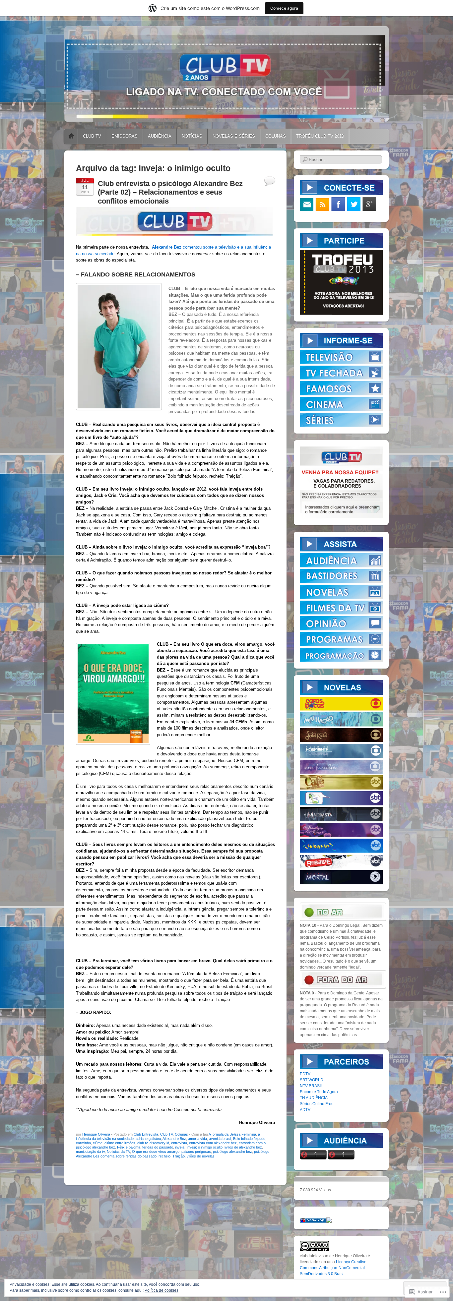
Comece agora (284, 8)
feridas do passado (157, 1147)
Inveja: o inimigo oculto (204, 1147)
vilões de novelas (201, 1156)
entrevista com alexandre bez (213, 1143)
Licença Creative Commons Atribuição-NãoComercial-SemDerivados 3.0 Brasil (333, 1268)
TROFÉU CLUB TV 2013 (320, 136)
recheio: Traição (172, 1156)
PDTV (305, 1074)
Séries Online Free (317, 1103)
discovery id (159, 1143)
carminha (83, 1143)
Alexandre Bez (174, 1139)
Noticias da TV (118, 1151)
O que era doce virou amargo (155, 1151)
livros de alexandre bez (243, 1147)
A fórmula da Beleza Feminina (232, 1134)
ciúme (97, 1143)
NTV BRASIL (311, 1086)
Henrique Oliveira (96, 1134)
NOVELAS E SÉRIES (234, 136)
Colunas (181, 1134)
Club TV (166, 1134)
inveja (179, 1147)
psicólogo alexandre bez (232, 1151)
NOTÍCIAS (192, 136)
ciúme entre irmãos (119, 1143)
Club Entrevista (146, 1134)
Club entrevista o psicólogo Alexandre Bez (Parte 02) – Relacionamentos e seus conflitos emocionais (170, 192)
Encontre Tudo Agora (319, 1092)
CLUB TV (92, 136)
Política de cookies (161, 1290)
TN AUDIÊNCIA (314, 1097)
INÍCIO (71, 136)
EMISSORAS (124, 136)
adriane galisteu (148, 1139)
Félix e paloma (128, 1147)
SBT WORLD (311, 1080)
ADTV (305, 1109)
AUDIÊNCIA (159, 136)
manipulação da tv (90, 1151)
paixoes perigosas (196, 1151)
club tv (142, 1143)
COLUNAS (275, 136)
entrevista (179, 1143)
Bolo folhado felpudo (249, 1139)
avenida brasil (220, 1139)
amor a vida (197, 1139)
